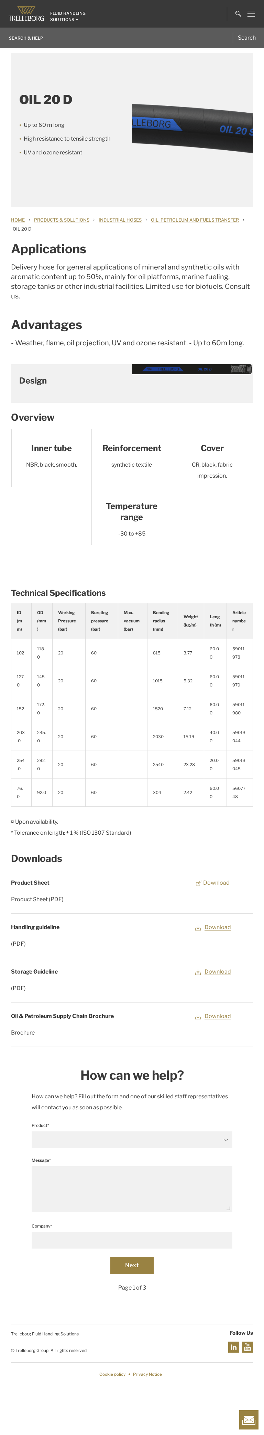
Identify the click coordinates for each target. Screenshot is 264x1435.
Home (18, 220)
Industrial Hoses (120, 220)
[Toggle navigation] (248, 13)
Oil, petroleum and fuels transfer (195, 220)
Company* (42, 1226)
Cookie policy (112, 1374)
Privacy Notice (147, 1374)
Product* (40, 1125)
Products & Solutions (61, 220)
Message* (41, 1160)
